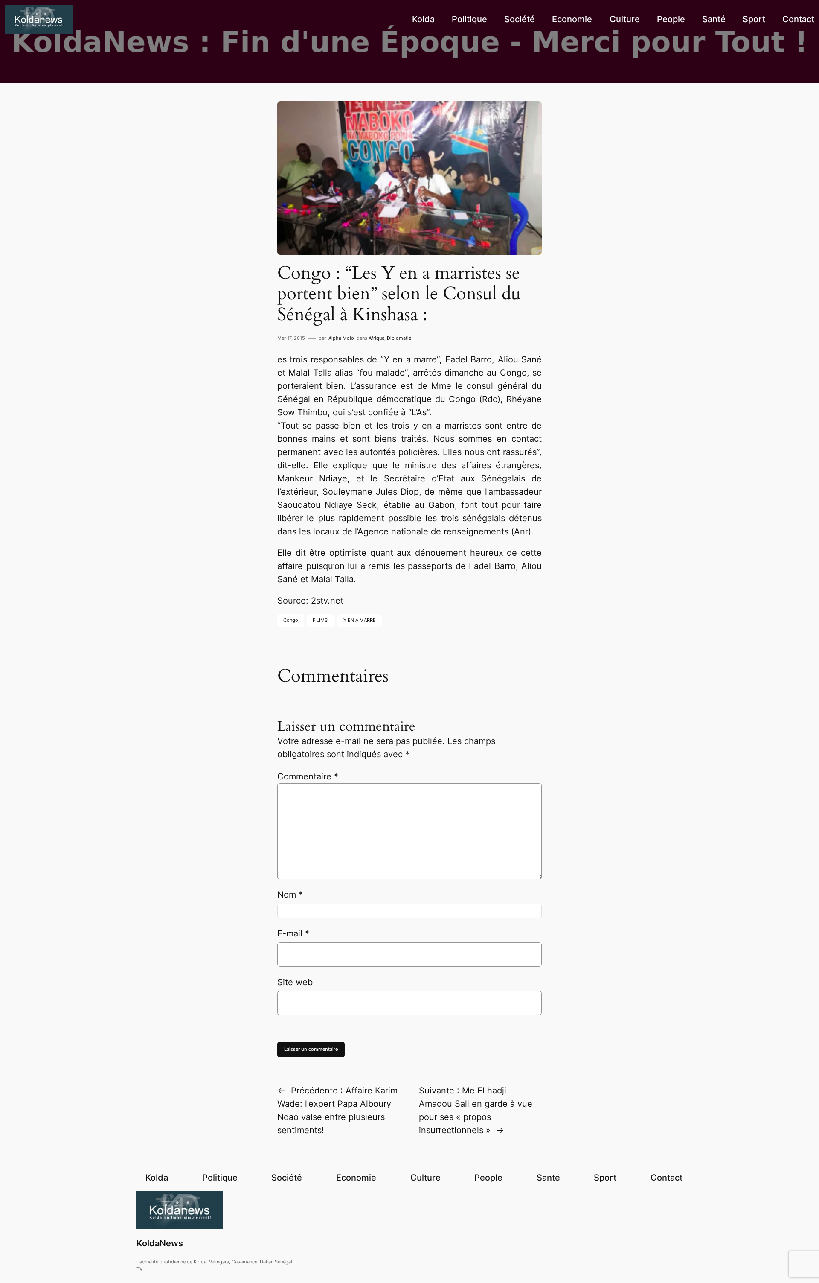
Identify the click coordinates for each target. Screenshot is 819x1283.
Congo (290, 620)
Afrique (376, 338)
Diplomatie (399, 338)
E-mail (293, 933)
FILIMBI (321, 620)
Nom (290, 894)
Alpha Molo (341, 338)
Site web (295, 982)
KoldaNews (159, 1243)
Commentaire (307, 776)
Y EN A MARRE (359, 620)
